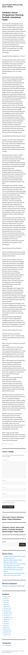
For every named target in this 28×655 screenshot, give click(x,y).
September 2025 (8, 617)
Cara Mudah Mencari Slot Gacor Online (12, 6)
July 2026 (6, 598)
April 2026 (6, 604)
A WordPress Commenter (9, 586)
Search (4, 542)
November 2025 (8, 614)
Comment (5, 460)
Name (4, 480)
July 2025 (6, 621)
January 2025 (7, 633)
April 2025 (6, 627)
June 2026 (6, 600)
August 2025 (7, 619)
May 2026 (6, 602)
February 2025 (7, 631)
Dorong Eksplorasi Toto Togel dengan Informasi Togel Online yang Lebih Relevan (14, 569)
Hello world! (21, 586)
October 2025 (7, 615)
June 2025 (6, 623)
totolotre (4, 41)
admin (5, 443)
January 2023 (7, 634)
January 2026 (7, 610)
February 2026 (7, 608)
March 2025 (7, 629)
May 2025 (6, 625)
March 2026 (7, 606)
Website (4, 493)
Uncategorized (7, 645)
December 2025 (8, 612)
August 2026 (7, 596)
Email (4, 487)
